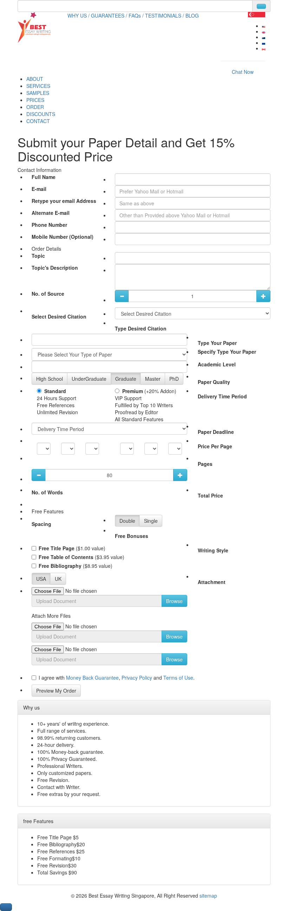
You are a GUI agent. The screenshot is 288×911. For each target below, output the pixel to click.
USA (41, 578)
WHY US (78, 15)
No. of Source (48, 293)
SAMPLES (37, 92)
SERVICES (38, 85)
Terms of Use (178, 677)
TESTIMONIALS (164, 15)
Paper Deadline (216, 431)
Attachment (211, 581)
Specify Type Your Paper (227, 351)
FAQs (136, 15)
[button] (6, 907)
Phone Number (49, 224)
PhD (174, 378)
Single (151, 520)
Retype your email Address (64, 200)
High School (49, 378)
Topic (38, 255)
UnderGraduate (89, 378)
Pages (205, 463)
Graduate (125, 378)
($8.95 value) (75, 565)
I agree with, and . (117, 677)
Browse (174, 600)
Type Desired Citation (140, 328)
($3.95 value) (81, 556)
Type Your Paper (217, 342)
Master (153, 378)
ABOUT (34, 78)
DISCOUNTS (40, 113)
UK (58, 578)
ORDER (35, 106)
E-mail (39, 188)
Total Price (210, 495)
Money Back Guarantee (92, 677)
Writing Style (213, 550)
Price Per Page (215, 446)
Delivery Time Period (222, 396)
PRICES (35, 99)
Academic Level (217, 364)
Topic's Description (55, 267)
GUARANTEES (109, 15)
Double (127, 520)
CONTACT (38, 120)
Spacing (41, 523)
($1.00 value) (72, 548)
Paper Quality (214, 381)
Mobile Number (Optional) (62, 236)
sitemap (208, 895)
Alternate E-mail (51, 212)
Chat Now (243, 71)
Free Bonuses (131, 535)
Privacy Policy (137, 677)
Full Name (43, 176)
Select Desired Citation (59, 316)
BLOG (192, 15)
